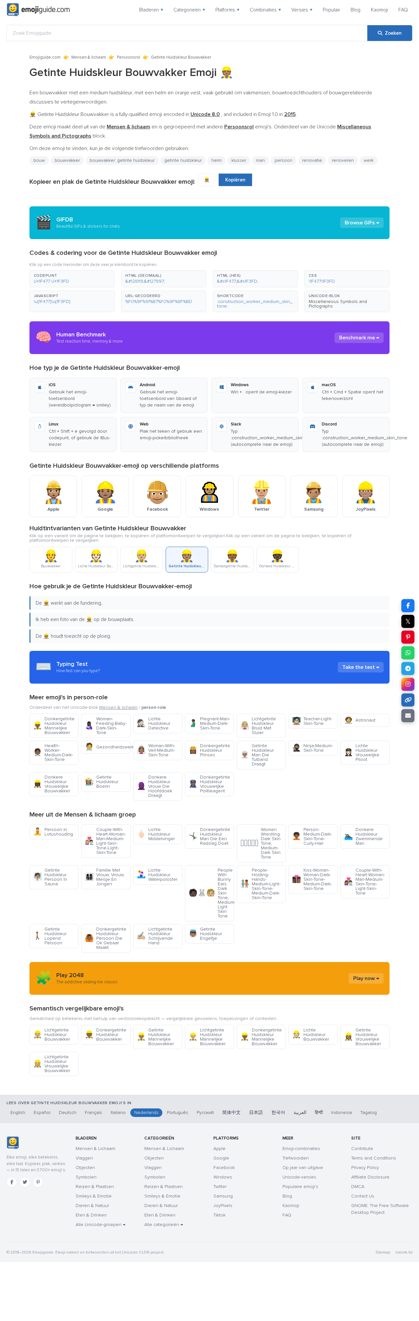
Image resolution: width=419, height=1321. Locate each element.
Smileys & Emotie (94, 1196)
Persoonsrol (128, 57)
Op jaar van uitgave (302, 1167)
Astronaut (359, 720)
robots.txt (403, 1252)
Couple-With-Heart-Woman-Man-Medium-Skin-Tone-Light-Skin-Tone (364, 881)
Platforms (227, 10)
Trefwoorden (295, 1158)
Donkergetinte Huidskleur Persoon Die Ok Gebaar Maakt (105, 938)
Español (42, 1112)
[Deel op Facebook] (407, 605)
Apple (219, 1148)
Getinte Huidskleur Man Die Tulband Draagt (257, 755)
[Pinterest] (38, 1182)
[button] (72, 278)
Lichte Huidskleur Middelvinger (156, 834)
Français (93, 1112)
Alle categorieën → (163, 1224)
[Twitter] (25, 1182)
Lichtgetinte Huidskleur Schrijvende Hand (155, 936)
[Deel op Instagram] (407, 684)
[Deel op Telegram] (407, 668)
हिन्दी (319, 1112)
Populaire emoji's (300, 1186)
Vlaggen (84, 1158)
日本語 (256, 1112)
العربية (300, 1112)
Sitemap (382, 1252)
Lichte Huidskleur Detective (153, 723)
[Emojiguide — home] (38, 9)
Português (177, 1112)
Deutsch (67, 1112)
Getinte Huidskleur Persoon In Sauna (50, 877)
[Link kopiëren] (407, 700)
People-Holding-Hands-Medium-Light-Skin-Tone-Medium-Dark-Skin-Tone (260, 883)
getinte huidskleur (183, 160)
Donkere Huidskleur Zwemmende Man (363, 836)
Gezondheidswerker (107, 747)
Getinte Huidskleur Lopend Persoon (49, 936)
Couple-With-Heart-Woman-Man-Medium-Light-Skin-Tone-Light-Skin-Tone (105, 841)
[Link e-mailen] (407, 715)
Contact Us (362, 1196)
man (260, 160)
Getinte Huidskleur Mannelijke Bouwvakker (155, 1037)
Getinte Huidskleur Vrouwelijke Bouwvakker (362, 1037)
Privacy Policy (365, 1167)
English (17, 1112)
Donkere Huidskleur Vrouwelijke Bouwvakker (51, 784)
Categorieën (189, 10)
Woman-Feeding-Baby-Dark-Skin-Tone (106, 725)
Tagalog (368, 1112)
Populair (331, 10)
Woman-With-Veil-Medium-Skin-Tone (156, 750)
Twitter (220, 1186)
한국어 (278, 1112)
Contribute (362, 1148)
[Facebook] (12, 1182)
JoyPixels (222, 1205)
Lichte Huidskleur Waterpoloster (157, 874)
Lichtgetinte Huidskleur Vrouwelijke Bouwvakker (51, 1063)
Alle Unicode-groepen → (100, 1224)
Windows (222, 1177)
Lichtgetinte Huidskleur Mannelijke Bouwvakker (207, 1037)
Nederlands (146, 1112)
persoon (283, 160)
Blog (355, 10)
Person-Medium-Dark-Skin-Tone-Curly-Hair (312, 836)
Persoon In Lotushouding (53, 832)
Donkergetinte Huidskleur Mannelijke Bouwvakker (54, 725)
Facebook (224, 1167)
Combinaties (265, 10)
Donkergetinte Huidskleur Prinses (209, 750)
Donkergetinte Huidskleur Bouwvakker (105, 1034)
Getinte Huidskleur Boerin (101, 781)
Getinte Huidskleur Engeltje (205, 933)
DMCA (357, 1186)
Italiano (118, 1112)
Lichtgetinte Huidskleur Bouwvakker (51, 1034)
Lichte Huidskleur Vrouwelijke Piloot (361, 752)
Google (221, 1158)
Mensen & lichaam (88, 57)
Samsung (223, 1196)
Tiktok (219, 1215)
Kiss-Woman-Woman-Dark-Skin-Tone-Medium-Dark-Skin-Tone (312, 879)
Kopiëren (235, 180)
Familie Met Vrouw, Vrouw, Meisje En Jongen (104, 877)
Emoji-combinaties (301, 1148)
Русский (205, 1112)
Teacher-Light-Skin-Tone (312, 721)
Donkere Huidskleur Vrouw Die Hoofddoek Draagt (154, 786)
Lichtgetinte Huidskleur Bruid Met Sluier (258, 725)
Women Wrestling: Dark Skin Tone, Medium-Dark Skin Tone (260, 843)
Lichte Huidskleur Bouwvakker (310, 1034)
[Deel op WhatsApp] (407, 652)
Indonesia (341, 1112)
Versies (301, 10)
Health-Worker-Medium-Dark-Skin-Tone (53, 752)
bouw (39, 160)
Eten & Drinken (91, 1215)
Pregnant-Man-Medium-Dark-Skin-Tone (209, 723)
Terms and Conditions (373, 1158)
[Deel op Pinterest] (407, 637)
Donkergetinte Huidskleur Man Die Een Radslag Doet (209, 836)
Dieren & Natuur (92, 1205)
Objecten (85, 1167)
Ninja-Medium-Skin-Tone (312, 748)
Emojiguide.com (45, 57)
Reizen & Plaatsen (95, 1186)
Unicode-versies (299, 1177)
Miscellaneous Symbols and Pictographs (338, 304)
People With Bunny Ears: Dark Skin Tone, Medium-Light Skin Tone (211, 893)
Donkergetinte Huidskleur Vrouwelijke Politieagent (209, 784)
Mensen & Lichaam (95, 1148)
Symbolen (86, 1177)
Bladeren (151, 10)
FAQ (403, 10)
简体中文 (231, 1112)
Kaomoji (379, 10)
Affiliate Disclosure (370, 1177)
